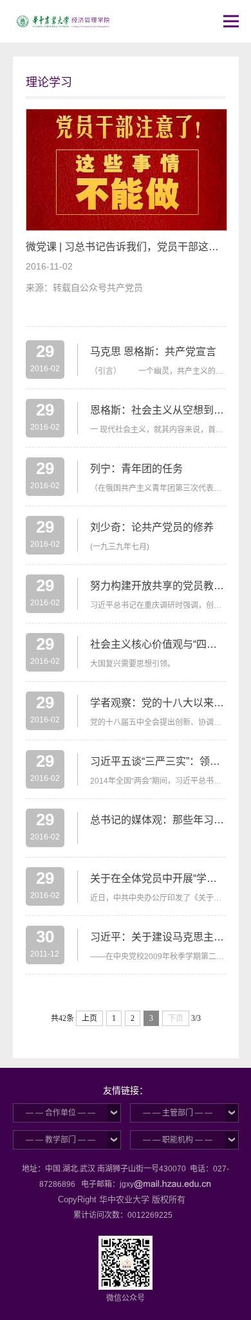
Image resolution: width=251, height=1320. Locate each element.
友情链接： (125, 1090)
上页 (89, 1018)
